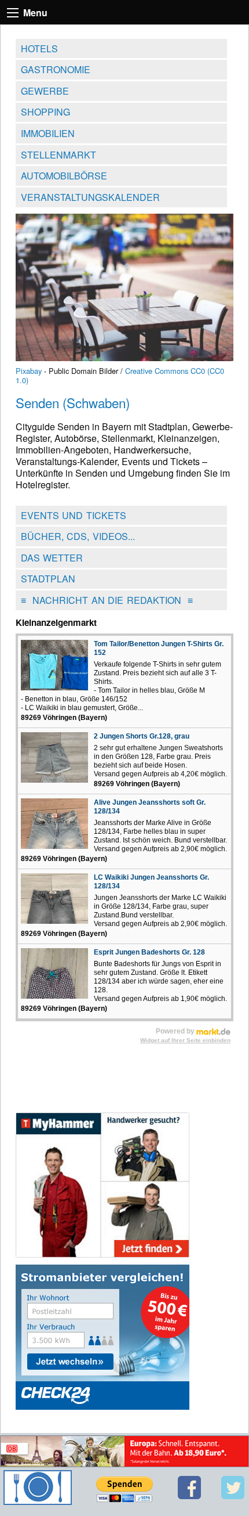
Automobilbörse (64, 175)
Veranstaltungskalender (90, 197)
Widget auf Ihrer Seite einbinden (185, 1040)
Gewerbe (45, 91)
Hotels (39, 48)
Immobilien (48, 133)
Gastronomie (55, 69)
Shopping (45, 111)
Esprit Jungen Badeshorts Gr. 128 (149, 952)
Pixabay (29, 370)
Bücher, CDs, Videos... (78, 536)
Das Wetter (52, 557)
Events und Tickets (73, 515)
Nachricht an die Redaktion (107, 600)
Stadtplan (48, 578)
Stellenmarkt (58, 154)
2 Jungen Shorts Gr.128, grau (141, 736)
